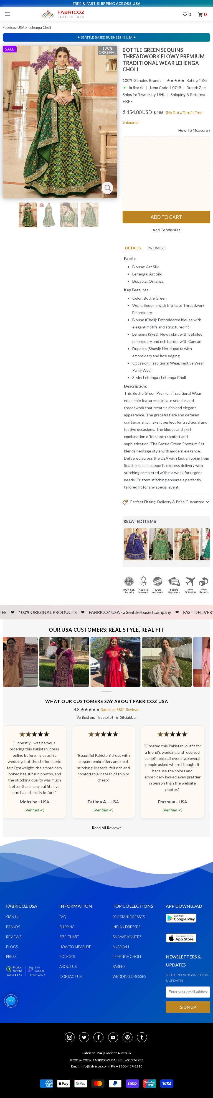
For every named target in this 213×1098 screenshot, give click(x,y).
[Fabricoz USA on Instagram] (71, 1038)
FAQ (62, 917)
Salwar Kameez (127, 937)
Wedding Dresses (129, 976)
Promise (156, 248)
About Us (68, 966)
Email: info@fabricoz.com (90, 1066)
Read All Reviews (106, 827)
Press (11, 956)
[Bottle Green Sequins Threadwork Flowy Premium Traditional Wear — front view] (60, 122)
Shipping (67, 927)
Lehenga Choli (40, 27)
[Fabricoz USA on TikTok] (142, 1038)
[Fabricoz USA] (62, 14)
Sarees (119, 966)
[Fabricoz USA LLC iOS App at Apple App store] (181, 946)
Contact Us (70, 976)
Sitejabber (128, 717)
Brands (13, 927)
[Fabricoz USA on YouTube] (115, 1038)
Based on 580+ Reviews (120, 709)
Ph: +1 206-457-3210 (126, 1066)
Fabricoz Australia (117, 1053)
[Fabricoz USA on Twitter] (85, 1038)
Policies (67, 956)
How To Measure (194, 130)
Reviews (13, 937)
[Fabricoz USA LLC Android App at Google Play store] (182, 926)
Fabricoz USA (13, 27)
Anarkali (121, 947)
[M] (9, 14)
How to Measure (75, 947)
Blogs (12, 947)
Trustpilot (105, 717)
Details (133, 248)
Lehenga (150, 377)
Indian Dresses (126, 927)
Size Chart (69, 937)
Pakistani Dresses (129, 917)
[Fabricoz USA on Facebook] (100, 1038)
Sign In (12, 917)
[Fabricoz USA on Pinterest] (129, 1038)
